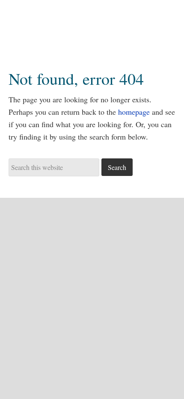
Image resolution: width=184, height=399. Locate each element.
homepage (134, 112)
